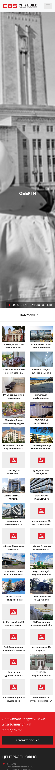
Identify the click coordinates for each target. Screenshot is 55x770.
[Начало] (20, 6)
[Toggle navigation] (48, 6)
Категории (27, 315)
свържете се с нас (27, 740)
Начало (35, 305)
